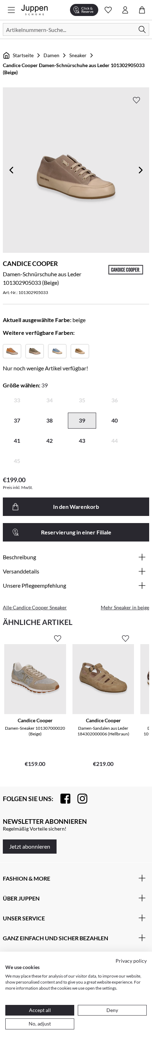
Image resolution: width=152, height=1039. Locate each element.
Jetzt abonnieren (29, 846)
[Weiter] (141, 170)
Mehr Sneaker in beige (125, 607)
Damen (51, 55)
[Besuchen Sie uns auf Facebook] (61, 799)
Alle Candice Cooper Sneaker (35, 607)
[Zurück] (11, 170)
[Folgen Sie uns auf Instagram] (78, 799)
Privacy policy (131, 961)
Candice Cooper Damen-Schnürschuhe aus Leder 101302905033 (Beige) (74, 68)
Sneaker (78, 55)
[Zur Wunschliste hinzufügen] (136, 100)
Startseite (23, 55)
